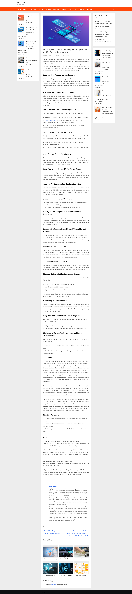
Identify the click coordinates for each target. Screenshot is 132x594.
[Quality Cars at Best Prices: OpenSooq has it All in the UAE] (21, 29)
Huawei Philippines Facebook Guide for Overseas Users (108, 53)
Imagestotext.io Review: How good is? (31, 18)
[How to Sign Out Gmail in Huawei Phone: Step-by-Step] (97, 79)
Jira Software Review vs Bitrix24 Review (31, 72)
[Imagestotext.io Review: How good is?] (21, 17)
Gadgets (48, 9)
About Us (81, 9)
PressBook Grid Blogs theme (84, 592)
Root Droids (21, 3)
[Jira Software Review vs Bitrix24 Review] (21, 71)
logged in (53, 585)
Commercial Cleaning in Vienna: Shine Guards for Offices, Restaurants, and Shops (104, 34)
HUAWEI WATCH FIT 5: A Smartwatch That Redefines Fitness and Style (103, 42)
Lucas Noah (56, 55)
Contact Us (89, 9)
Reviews (63, 9)
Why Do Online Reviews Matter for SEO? (31, 60)
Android (41, 9)
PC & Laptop (32, 9)
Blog (46, 527)
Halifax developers (50, 120)
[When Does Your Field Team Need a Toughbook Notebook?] (97, 64)
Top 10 (70, 9)
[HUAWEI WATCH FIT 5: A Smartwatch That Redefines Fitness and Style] (97, 109)
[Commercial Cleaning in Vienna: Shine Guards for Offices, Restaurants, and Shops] (97, 93)
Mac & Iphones (22, 9)
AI (75, 9)
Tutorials (56, 9)
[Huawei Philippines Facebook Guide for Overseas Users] (97, 53)
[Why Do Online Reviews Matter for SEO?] (21, 60)
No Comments (65, 56)
